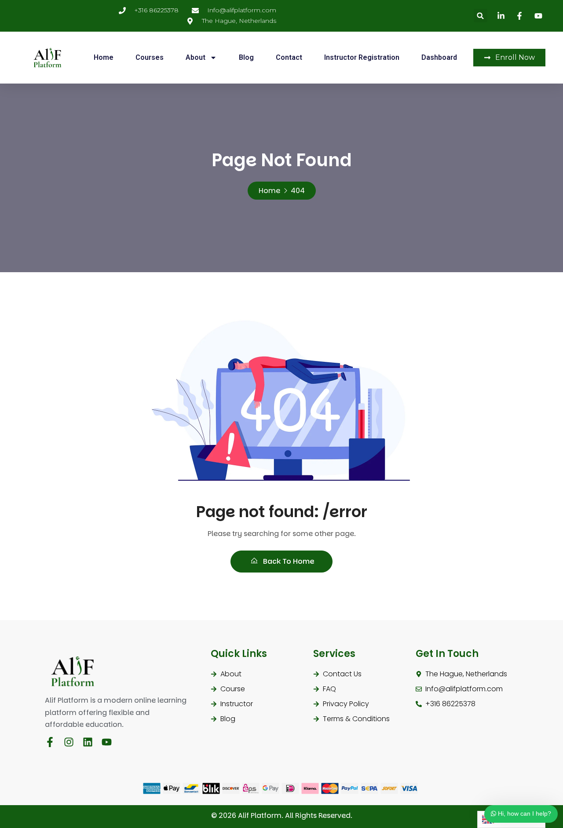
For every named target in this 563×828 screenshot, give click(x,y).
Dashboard (439, 57)
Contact (289, 57)
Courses (149, 57)
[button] (480, 15)
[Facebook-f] (50, 742)
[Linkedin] (88, 742)
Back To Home (287, 561)
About (195, 57)
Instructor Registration (361, 57)
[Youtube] (107, 742)
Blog (246, 57)
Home (103, 57)
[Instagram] (69, 742)
